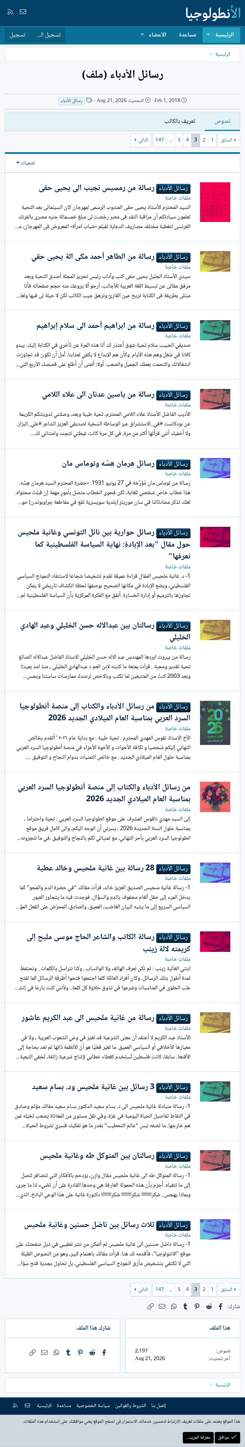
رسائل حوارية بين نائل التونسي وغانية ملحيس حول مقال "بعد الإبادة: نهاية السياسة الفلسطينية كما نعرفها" (104, 545)
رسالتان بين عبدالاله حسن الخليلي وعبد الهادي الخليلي (105, 632)
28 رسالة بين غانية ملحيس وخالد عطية (95, 868)
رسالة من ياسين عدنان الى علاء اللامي (98, 395)
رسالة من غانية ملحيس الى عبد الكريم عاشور (88, 1018)
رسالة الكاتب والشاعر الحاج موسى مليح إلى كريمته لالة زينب (108, 943)
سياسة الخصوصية (93, 1406)
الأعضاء (157, 35)
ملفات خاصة (177, 198)
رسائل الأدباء (72, 101)
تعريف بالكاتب (179, 121)
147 (159, 140)
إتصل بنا (158, 1406)
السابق (226, 140)
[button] (208, 35)
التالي (143, 140)
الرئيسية (224, 35)
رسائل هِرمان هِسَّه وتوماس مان (108, 464)
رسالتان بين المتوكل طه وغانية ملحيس (97, 1156)
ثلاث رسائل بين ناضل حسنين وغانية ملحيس (89, 1225)
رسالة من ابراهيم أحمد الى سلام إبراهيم (95, 326)
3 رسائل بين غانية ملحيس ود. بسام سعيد (93, 1087)
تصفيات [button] (28, 163)
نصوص (222, 121)
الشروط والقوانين (130, 1406)
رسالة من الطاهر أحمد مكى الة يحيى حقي (92, 257)
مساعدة (187, 35)
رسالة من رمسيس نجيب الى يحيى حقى (96, 188)
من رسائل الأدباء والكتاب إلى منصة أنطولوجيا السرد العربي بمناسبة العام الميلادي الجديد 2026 (104, 713)
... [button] (170, 140)
